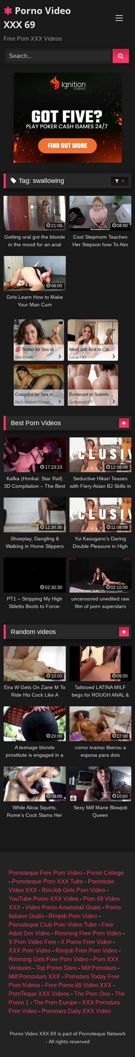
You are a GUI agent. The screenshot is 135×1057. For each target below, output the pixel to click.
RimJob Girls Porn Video (73, 890)
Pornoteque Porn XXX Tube (47, 881)
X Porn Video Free (32, 942)
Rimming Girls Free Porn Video (49, 959)
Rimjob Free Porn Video (86, 951)
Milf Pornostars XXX (34, 976)
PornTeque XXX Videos (39, 994)
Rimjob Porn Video (73, 916)
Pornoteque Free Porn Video (45, 873)
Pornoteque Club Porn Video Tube (53, 925)
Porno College (105, 873)
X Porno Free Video (86, 942)
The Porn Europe (55, 1002)
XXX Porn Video (30, 951)
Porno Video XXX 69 (37, 17)
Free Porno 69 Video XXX (78, 985)
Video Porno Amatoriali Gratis (63, 907)
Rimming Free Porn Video (88, 933)
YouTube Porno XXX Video (43, 899)
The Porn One (92, 994)
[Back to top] (113, 1036)
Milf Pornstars (98, 968)
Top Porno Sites (56, 968)
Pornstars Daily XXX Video (76, 1011)
